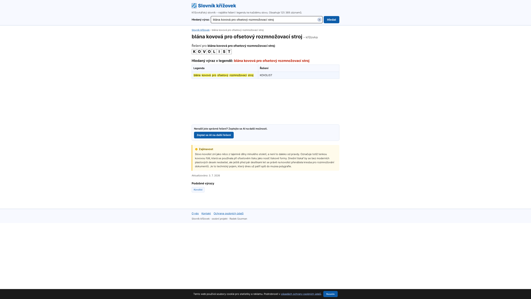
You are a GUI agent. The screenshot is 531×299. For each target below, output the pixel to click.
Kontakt (206, 213)
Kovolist (198, 189)
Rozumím (330, 294)
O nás (195, 213)
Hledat (331, 19)
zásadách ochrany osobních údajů (301, 293)
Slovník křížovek (217, 5)
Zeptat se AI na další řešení (214, 135)
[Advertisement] (265, 101)
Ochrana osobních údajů (229, 213)
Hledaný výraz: (201, 19)
